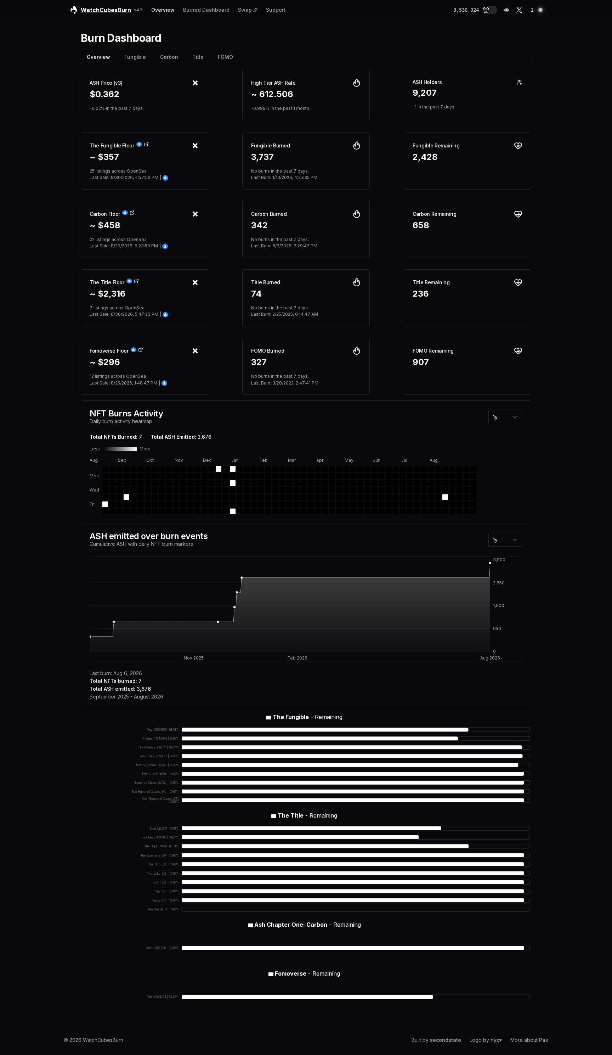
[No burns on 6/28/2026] (410, 469)
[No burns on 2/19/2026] (275, 497)
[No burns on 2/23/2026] (282, 476)
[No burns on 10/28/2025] (162, 483)
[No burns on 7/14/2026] (424, 483)
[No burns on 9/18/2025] (119, 497)
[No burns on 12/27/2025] (218, 511)
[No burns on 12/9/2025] (204, 483)
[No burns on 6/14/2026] (395, 469)
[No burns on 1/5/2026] (233, 476)
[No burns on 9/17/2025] (119, 490)
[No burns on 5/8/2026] (353, 504)
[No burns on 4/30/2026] (346, 497)
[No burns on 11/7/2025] (169, 504)
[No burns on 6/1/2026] (381, 476)
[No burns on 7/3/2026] (410, 504)
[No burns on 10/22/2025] (155, 490)
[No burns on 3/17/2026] (303, 483)
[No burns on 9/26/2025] (126, 504)
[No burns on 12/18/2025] (211, 497)
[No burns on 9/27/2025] (126, 511)
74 (256, 294)
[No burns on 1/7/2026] (233, 490)
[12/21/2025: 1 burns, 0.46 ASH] (218, 469)
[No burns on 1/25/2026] (254, 469)
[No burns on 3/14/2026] (296, 511)
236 (421, 294)
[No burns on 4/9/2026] (325, 497)
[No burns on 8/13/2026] (452, 497)
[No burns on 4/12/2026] (332, 469)
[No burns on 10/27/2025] (162, 476)
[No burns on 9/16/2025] (119, 483)
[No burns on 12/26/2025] (218, 504)
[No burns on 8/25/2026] (466, 483)
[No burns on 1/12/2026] (240, 476)
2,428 (425, 157)
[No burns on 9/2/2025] (105, 483)
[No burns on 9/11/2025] (112, 497)
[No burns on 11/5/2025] (169, 490)
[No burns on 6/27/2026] (403, 511)
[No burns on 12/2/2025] (197, 483)
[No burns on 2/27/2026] (282, 504)
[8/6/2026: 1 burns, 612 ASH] (445, 497)
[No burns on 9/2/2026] (473, 490)
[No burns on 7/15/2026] (424, 490)
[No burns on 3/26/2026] (310, 497)
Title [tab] (198, 57)
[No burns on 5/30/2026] (374, 511)
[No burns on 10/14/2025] (148, 483)
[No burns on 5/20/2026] (367, 490)
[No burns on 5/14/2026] (360, 497)
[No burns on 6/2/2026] (381, 483)
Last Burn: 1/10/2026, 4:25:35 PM (284, 177)
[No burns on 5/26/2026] (374, 483)
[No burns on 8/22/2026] (459, 511)
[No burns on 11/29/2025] (190, 511)
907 (421, 362)
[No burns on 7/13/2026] (424, 476)
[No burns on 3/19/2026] (303, 497)
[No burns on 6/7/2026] (388, 469)
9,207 (425, 93)
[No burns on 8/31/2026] (473, 476)
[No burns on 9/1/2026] (473, 483)
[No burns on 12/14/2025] (211, 469)
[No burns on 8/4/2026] (445, 483)
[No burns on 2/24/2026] (282, 483)
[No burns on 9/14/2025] (119, 469)
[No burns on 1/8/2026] (233, 497)
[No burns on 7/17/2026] (424, 504)
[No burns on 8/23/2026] (466, 469)
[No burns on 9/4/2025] (105, 497)
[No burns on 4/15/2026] (332, 490)
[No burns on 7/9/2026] (417, 497)
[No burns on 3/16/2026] (303, 476)
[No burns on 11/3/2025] (169, 476)
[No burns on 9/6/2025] (105, 511)
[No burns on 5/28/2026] (374, 497)
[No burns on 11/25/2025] (190, 483)
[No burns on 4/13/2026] (332, 476)
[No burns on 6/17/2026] (395, 490)
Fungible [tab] (135, 57)
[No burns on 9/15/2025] (119, 476)
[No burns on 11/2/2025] (169, 469)
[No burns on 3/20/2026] (303, 504)
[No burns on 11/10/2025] (176, 476)
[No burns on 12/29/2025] (225, 476)
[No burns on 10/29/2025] (162, 490)
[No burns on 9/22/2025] (126, 476)
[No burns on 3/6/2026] (289, 504)
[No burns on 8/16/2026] (459, 469)
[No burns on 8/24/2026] (466, 476)
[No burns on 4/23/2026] (339, 497)
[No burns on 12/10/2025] (204, 490)
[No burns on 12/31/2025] (225, 490)
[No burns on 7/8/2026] (417, 490)
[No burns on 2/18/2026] (275, 490)
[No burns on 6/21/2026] (403, 469)
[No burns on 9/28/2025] (133, 469)
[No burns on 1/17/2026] (240, 511)
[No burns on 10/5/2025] (140, 469)
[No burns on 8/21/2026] (459, 504)
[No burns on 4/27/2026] (346, 476)
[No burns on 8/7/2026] (445, 504)
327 (259, 362)
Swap (245, 10)
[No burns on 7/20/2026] (431, 476)
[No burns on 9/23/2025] (126, 483)
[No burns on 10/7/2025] (140, 483)
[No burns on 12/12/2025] (204, 504)
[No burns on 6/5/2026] (381, 504)
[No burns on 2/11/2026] (268, 490)
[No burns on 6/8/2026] (388, 476)
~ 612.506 (272, 94)
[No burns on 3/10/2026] (296, 483)
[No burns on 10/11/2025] (140, 511)
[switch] (489, 10)
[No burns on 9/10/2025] (112, 490)
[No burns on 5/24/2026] (374, 469)
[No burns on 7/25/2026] (431, 511)
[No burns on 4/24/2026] (339, 504)
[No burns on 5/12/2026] (360, 483)
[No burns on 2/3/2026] (261, 483)
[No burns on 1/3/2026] (225, 511)
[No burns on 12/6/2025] (197, 511)
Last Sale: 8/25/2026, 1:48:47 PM (125, 383)
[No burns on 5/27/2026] (374, 490)
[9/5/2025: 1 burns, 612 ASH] (105, 504)
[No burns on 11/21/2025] (183, 504)
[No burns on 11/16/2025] (183, 469)
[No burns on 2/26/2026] (282, 497)
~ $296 (105, 362)
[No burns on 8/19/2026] (459, 490)
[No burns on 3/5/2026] (289, 497)
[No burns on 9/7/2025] (112, 469)
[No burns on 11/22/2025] (183, 511)
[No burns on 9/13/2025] (112, 511)
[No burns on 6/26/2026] (403, 504)
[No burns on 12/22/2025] (218, 476)
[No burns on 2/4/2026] (261, 490)
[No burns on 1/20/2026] (247, 483)
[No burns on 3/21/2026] (303, 511)
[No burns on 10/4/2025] (133, 511)
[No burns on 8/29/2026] (466, 511)
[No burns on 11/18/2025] (183, 483)
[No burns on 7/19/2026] (431, 469)
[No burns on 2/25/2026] (282, 490)
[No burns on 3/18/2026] (303, 490)
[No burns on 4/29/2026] (346, 490)
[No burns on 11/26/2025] (190, 490)
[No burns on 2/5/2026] (261, 497)
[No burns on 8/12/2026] (452, 490)
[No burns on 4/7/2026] (325, 483)
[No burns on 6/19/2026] (395, 504)
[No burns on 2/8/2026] (268, 469)
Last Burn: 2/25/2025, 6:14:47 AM (284, 314)
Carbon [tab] (169, 57)
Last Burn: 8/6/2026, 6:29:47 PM (284, 245)
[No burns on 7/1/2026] (410, 490)
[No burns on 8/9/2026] (452, 469)
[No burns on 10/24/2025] (155, 504)
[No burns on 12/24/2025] (218, 490)
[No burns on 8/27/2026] (466, 497)
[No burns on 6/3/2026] (381, 490)
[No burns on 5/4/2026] (353, 476)
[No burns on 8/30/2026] (473, 469)
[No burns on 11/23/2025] (190, 469)
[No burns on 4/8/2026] (325, 490)
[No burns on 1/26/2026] (254, 476)
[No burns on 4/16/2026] (332, 497)
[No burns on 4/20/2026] (339, 476)
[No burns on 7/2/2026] (410, 497)
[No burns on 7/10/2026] (417, 504)
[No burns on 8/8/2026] (445, 511)
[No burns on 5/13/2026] (360, 490)
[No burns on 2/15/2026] (275, 469)
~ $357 (104, 157)
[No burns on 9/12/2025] (112, 504)
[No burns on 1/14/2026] (240, 490)
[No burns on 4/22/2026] (339, 490)
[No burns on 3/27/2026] (310, 504)
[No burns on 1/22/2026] (247, 497)
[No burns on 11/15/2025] (176, 511)
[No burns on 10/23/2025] (155, 497)
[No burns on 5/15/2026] (360, 504)
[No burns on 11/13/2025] (176, 497)
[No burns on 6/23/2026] (403, 483)
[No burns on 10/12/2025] (148, 469)
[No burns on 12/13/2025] (204, 511)
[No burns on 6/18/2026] (395, 497)
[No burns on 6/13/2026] (388, 511)
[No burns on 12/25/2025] (218, 497)
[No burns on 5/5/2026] (353, 483)
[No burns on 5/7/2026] (353, 497)
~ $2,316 (108, 294)
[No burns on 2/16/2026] (275, 476)
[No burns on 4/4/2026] (318, 511)
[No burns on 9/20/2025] (119, 511)
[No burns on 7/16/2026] (424, 497)
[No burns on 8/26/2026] (466, 490)
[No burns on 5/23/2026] (367, 511)
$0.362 (104, 94)
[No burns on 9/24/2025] (126, 490)
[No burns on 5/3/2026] (353, 469)
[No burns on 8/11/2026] (452, 483)
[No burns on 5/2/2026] (346, 511)
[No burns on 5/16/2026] (360, 511)
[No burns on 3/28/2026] (310, 511)
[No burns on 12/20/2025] (211, 511)
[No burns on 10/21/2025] (155, 483)
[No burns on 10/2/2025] (133, 497)
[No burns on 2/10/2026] (268, 483)
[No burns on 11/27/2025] (190, 497)
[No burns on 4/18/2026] (332, 511)
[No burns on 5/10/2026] (360, 469)
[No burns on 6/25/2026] (403, 497)
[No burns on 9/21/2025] (126, 469)
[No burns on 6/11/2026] (388, 497)
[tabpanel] (306, 132)
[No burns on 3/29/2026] (318, 469)
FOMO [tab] (225, 57)
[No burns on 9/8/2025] (112, 476)
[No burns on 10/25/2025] (155, 511)
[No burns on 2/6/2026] (261, 504)
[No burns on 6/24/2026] (403, 490)
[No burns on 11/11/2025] (176, 483)
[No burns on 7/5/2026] (417, 469)
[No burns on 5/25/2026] (374, 476)
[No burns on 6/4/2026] (381, 497)
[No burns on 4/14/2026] (332, 483)
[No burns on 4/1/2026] (318, 490)
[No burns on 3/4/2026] (289, 490)
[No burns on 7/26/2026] (438, 469)
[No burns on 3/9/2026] (296, 476)
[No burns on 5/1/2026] (346, 504)
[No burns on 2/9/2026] (268, 476)
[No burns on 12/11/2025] (204, 497)
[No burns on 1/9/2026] (233, 504)
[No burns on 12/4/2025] (197, 497)
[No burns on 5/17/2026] (367, 469)
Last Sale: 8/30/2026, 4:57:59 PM (125, 177)
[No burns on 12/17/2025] (211, 490)
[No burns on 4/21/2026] (339, 483)
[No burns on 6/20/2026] (395, 511)
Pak (543, 1040)
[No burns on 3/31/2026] (318, 483)
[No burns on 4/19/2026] (339, 469)
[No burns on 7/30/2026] (438, 497)
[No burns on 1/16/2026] (240, 504)
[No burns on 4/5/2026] (325, 469)
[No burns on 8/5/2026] (445, 490)
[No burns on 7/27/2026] (438, 476)
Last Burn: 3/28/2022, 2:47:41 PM (284, 383)
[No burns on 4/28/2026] (346, 483)
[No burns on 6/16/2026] (395, 483)
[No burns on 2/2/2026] (261, 476)
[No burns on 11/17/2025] (183, 476)
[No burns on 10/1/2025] (133, 490)
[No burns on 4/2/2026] (318, 497)
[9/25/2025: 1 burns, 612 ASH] (126, 497)
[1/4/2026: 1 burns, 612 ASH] (233, 469)
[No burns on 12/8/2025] (204, 476)
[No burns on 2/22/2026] (282, 469)
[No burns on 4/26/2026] (346, 469)
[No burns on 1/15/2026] (240, 497)
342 (259, 225)
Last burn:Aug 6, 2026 (116, 673)
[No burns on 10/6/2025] (140, 476)
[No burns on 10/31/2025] (162, 504)
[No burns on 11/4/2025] (169, 483)
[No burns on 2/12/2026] (268, 497)
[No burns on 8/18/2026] (459, 483)
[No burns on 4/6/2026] (325, 476)
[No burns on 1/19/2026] (247, 476)
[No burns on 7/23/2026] (431, 497)
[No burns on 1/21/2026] (247, 490)
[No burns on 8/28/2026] (466, 504)
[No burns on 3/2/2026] (289, 476)
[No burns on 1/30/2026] (254, 504)
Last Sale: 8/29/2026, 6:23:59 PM (125, 245)
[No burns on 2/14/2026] (268, 511)
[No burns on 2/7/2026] (261, 511)
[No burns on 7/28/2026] (438, 483)
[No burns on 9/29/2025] (133, 476)
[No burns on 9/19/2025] (119, 504)
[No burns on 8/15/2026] (452, 511)
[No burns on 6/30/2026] (410, 483)
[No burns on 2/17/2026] (275, 483)
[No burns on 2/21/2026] (275, 511)
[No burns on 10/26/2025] (162, 469)
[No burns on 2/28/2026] (282, 511)
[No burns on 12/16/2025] (211, 483)
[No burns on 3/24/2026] (310, 483)
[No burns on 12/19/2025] (211, 504)
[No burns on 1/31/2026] (254, 511)
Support (275, 10)
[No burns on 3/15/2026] (303, 469)
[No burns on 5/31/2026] (381, 469)
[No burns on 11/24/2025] (190, 476)
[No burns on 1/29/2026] (254, 497)
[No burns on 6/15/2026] (395, 476)
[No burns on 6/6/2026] (381, 511)
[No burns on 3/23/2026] (310, 476)
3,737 (262, 157)
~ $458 (105, 225)
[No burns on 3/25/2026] (310, 490)
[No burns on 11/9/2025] (176, 469)
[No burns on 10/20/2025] (155, 476)
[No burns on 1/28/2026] (254, 490)
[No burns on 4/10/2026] (325, 504)
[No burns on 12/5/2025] (197, 504)
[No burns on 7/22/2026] (431, 490)
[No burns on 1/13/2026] (240, 483)
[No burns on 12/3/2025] (197, 490)
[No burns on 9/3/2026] (473, 497)
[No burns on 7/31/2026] (438, 504)
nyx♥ (496, 1040)
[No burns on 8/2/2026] (445, 469)
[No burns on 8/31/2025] (105, 469)
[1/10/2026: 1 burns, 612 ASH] (233, 511)
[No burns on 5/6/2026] (353, 490)
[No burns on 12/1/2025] (197, 476)
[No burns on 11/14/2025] (176, 504)
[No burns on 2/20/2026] (275, 504)
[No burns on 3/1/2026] (289, 469)
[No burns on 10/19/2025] (155, 469)
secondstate (445, 1040)
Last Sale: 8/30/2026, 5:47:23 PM (125, 314)
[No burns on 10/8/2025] (140, 490)
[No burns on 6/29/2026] (410, 476)
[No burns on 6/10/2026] (388, 490)
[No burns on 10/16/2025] (148, 497)
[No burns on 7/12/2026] (424, 469)
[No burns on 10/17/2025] (148, 504)
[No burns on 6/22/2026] (403, 476)
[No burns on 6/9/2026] (388, 483)
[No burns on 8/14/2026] (452, 504)
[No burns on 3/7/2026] (289, 511)
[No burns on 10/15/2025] (148, 490)
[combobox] (505, 417)
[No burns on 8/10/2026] (452, 476)
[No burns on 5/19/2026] (367, 483)
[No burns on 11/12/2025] (176, 490)
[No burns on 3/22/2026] (310, 469)
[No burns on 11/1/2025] (162, 511)
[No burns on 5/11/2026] (360, 476)
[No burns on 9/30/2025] (133, 483)
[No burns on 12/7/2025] (204, 469)
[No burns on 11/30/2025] (197, 469)
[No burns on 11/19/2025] (183, 490)
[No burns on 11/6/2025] (169, 497)
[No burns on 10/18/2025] (148, 511)
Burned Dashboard (206, 10)
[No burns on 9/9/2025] (112, 483)
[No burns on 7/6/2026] (417, 476)
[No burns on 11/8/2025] (169, 511)
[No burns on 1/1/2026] (225, 497)
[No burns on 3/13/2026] (296, 504)
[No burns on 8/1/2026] (438, 511)
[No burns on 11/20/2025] (183, 497)
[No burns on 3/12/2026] (296, 497)
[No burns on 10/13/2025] (148, 476)
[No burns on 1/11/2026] (240, 469)
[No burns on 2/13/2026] (268, 504)
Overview (163, 10)
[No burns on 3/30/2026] (318, 476)
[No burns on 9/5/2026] (473, 511)
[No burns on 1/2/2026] (225, 504)
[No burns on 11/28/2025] (190, 504)
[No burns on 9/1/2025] (105, 476)
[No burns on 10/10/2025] (140, 504)
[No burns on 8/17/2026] (459, 476)
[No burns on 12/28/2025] (225, 469)
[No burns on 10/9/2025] (140, 497)
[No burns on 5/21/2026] (367, 497)
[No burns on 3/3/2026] (289, 483)
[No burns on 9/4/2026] (473, 504)
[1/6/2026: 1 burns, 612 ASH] (233, 483)
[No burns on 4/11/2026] (325, 511)
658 (421, 225)
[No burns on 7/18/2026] (424, 511)
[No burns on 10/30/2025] (162, 497)
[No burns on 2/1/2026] (261, 469)
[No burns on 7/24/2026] (431, 504)
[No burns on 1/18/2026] (247, 469)
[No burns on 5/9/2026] (353, 511)
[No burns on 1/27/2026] (254, 483)
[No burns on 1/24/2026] (247, 511)
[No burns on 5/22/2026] (367, 504)
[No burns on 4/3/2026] (318, 504)
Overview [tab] (98, 57)
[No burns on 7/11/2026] (417, 511)
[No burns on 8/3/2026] (445, 476)
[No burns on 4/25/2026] (339, 511)
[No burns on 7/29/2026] (438, 490)
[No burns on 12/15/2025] (211, 476)
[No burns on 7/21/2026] (431, 483)
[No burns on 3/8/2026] (296, 469)
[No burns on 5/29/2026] (374, 504)
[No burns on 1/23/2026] (247, 504)
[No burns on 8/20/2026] (459, 497)
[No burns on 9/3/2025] (105, 490)
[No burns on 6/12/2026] (388, 504)
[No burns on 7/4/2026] (410, 511)
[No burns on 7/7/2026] (417, 483)
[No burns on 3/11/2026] (296, 490)
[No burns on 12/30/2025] (225, 483)
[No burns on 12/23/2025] (218, 483)
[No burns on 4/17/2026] (332, 504)
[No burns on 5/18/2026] (367, 476)
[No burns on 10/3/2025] (133, 504)
